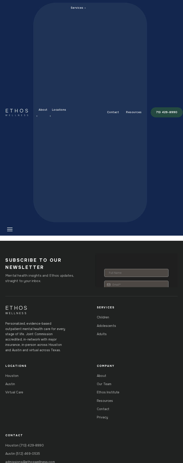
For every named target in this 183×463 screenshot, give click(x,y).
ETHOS (17, 112)
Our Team (104, 384)
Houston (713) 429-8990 (24, 445)
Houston (12, 376)
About (41, 112)
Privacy (102, 417)
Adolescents (106, 326)
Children (103, 317)
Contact (113, 112)
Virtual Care (14, 392)
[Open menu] (17, 229)
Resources (133, 112)
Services (78, 8)
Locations (58, 112)
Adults (102, 334)
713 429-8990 (166, 112)
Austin (10, 384)
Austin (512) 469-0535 (22, 454)
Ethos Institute (108, 392)
